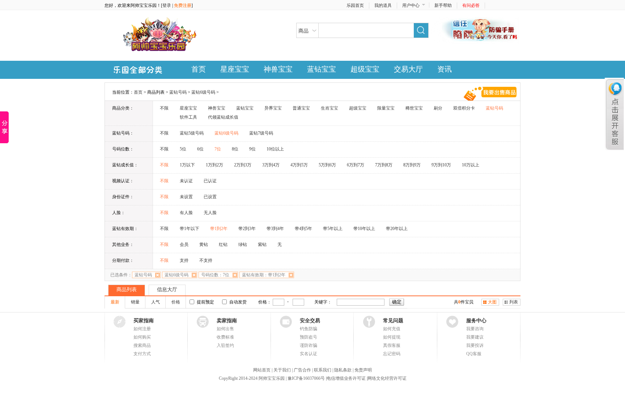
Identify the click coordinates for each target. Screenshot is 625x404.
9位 (252, 149)
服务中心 (476, 320)
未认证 (186, 180)
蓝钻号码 (178, 92)
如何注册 (142, 328)
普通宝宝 (301, 108)
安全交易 (310, 320)
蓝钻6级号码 (203, 92)
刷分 (438, 108)
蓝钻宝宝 (321, 69)
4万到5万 (299, 164)
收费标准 (225, 337)
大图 (492, 302)
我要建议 (475, 337)
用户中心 (411, 5)
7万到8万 (383, 164)
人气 (155, 302)
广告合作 (302, 370)
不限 (164, 108)
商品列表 (126, 289)
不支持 (205, 260)
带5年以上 (333, 228)
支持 (184, 260)
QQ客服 (473, 353)
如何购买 (142, 337)
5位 (183, 149)
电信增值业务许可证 (347, 378)
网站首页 (262, 370)
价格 (175, 302)
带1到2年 (219, 228)
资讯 (444, 69)
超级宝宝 (364, 69)
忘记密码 (391, 353)
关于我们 (282, 370)
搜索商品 (142, 345)
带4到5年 (303, 228)
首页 (198, 69)
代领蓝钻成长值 (223, 117)
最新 (115, 302)
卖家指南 (227, 320)
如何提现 (391, 337)
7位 (217, 149)
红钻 (223, 244)
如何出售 (225, 328)
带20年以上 (397, 228)
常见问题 (393, 320)
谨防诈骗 (308, 345)
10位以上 (275, 149)
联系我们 (322, 370)
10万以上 (470, 164)
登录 (166, 5)
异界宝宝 (273, 108)
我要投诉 (475, 345)
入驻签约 (225, 345)
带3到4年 (275, 228)
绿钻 (242, 244)
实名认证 (308, 353)
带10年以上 (364, 228)
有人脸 (186, 212)
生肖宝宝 (329, 108)
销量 (135, 302)
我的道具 (383, 5)
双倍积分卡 (464, 108)
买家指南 (143, 320)
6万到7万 (355, 164)
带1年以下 (189, 228)
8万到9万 (412, 164)
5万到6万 (327, 164)
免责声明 (363, 370)
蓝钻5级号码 (192, 133)
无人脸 (210, 212)
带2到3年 (247, 228)
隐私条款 (343, 370)
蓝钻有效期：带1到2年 (263, 274)
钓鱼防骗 (308, 328)
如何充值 (391, 328)
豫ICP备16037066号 (305, 378)
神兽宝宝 (278, 69)
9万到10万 (441, 164)
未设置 (186, 196)
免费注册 (182, 5)
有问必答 (471, 5)
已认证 (210, 180)
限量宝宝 (386, 108)
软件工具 (188, 117)
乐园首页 (355, 5)
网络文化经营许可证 (387, 378)
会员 (184, 244)
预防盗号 (308, 337)
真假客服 (391, 345)
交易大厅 (408, 69)
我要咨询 (475, 328)
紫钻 (262, 244)
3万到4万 (271, 164)
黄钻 (203, 244)
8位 (235, 149)
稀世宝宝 (414, 108)
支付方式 (142, 353)
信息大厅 (167, 289)
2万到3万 (242, 164)
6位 (200, 149)
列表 (513, 302)
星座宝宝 (234, 69)
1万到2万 (214, 164)
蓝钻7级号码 (261, 133)
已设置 (210, 196)
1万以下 (187, 164)
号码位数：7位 (215, 274)
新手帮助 (443, 5)
